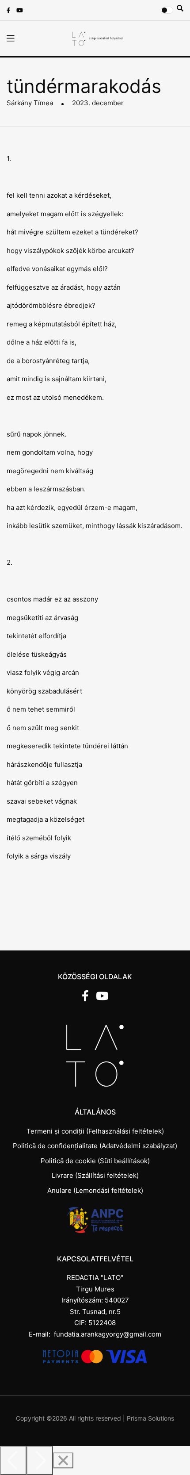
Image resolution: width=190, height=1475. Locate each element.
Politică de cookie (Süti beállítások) (95, 1161)
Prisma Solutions (150, 1418)
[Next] (40, 1460)
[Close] (63, 1460)
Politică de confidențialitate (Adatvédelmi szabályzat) (95, 1146)
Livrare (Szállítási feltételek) (95, 1175)
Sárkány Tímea (30, 103)
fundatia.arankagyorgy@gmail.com (107, 1334)
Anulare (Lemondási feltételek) (95, 1190)
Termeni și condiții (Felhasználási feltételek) (95, 1131)
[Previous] (13, 1460)
